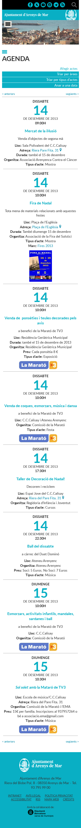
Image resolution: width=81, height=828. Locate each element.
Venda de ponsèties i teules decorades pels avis (40, 320)
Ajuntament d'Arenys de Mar (26, 15)
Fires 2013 (45, 245)
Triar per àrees (67, 74)
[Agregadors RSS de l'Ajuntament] (62, 4)
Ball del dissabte (40, 546)
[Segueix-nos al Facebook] (30, 4)
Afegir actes (68, 68)
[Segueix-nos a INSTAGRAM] (49, 4)
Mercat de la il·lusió (40, 131)
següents (72, 94)
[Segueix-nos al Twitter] (36, 4)
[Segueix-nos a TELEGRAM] (56, 4)
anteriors (8, 94)
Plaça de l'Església (45, 226)
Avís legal (33, 795)
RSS (38, 799)
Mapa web (51, 799)
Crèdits (68, 799)
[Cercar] (74, 4)
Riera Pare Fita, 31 (45, 150)
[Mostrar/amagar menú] (8, 24)
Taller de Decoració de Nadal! (40, 479)
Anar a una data (65, 85)
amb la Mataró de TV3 (41, 687)
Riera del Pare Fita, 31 (45, 497)
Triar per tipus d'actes (61, 79)
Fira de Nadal (41, 203)
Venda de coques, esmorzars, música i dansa (40, 405)
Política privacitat (59, 795)
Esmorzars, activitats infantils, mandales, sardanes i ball (40, 616)
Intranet (15, 795)
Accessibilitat (21, 799)
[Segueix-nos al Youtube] (43, 4)
